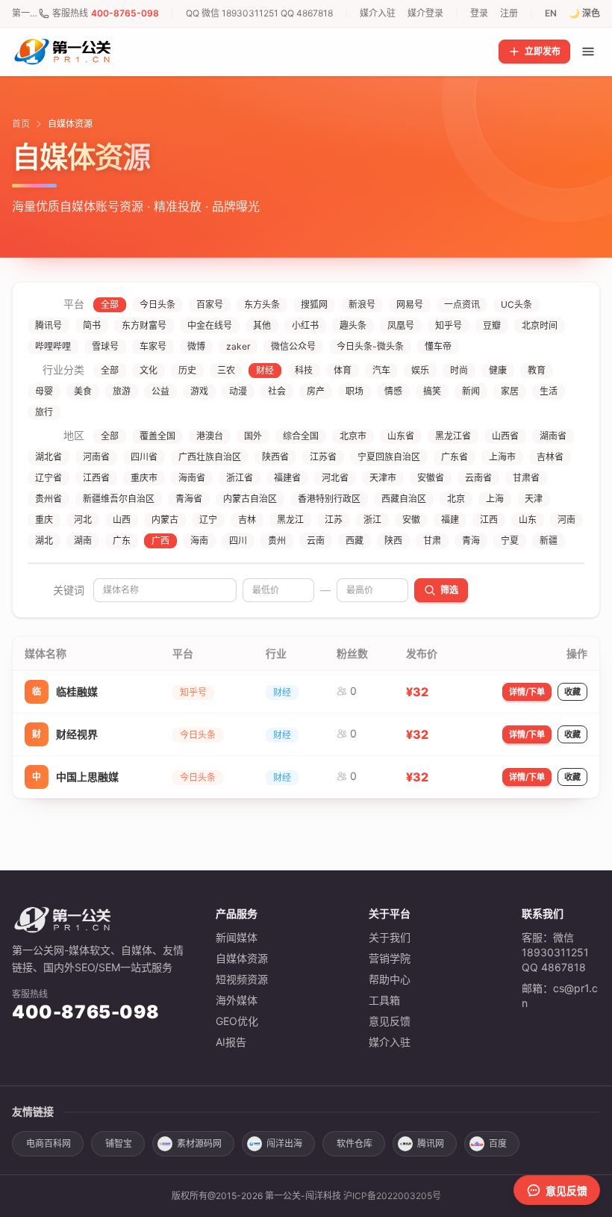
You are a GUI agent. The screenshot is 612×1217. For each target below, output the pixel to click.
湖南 (83, 540)
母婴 (44, 391)
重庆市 (144, 477)
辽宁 (208, 519)
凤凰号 (400, 325)
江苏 (334, 519)
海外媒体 (236, 1000)
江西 (489, 519)
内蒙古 (165, 519)
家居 (510, 391)
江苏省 (323, 456)
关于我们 (389, 937)
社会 (277, 391)
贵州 (277, 540)
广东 (122, 540)
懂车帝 (438, 346)
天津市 (382, 477)
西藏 (354, 540)
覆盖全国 (157, 436)
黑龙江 (290, 519)
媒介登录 (425, 13)
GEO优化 (237, 1021)
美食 (83, 391)
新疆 (549, 540)
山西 (122, 519)
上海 (495, 498)
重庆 (44, 519)
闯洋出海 (284, 1143)
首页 (21, 123)
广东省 (454, 456)
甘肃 (432, 540)
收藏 (572, 692)
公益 (160, 391)
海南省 (191, 477)
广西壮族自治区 (209, 456)
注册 (509, 13)
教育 (537, 370)
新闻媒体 (236, 937)
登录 (479, 13)
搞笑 (432, 391)
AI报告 (231, 1041)
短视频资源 (242, 979)
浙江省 (239, 477)
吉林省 (550, 456)
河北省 (335, 477)
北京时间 (540, 325)
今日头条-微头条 (370, 346)
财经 (265, 370)
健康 (498, 370)
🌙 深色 (584, 13)
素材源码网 (199, 1143)
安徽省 (430, 477)
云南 (316, 540)
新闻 (471, 391)
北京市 (353, 436)
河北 (83, 519)
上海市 (502, 456)
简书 (92, 325)
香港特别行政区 (329, 498)
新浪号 (362, 304)
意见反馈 (389, 1021)
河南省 (96, 456)
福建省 (287, 477)
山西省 (505, 436)
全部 (110, 304)
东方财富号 (144, 325)
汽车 (381, 370)
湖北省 (48, 456)
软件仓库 (354, 1143)
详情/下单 (527, 692)
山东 (528, 519)
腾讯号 (48, 325)
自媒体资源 (242, 958)
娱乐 (420, 370)
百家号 (209, 304)
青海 (471, 540)
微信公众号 (293, 346)
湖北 (44, 540)
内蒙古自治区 (250, 498)
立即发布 (543, 51)
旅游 (122, 391)
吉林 (247, 519)
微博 (196, 346)
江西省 (96, 477)
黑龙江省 (453, 436)
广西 (160, 540)
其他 (262, 325)
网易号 (409, 304)
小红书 (305, 325)
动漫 (238, 391)
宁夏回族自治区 (388, 456)
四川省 (144, 456)
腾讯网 (430, 1143)
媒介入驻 (378, 13)
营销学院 (389, 958)
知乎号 (448, 325)
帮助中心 (389, 979)
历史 (187, 370)
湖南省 (553, 436)
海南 (199, 540)
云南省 (478, 477)
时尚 (459, 370)
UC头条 (516, 304)
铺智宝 (118, 1143)
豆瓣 (492, 325)
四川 (238, 540)
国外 (253, 436)
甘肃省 (526, 477)
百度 (498, 1143)
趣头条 (353, 325)
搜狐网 (314, 304)
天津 (534, 498)
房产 (316, 391)
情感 (393, 391)
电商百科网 (48, 1143)
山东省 (400, 436)
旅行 (44, 412)
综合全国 (301, 436)
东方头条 (262, 304)
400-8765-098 (125, 13)
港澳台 (209, 436)
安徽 (411, 519)
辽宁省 (48, 477)
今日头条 (157, 304)
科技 (304, 370)
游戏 (199, 391)
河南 (566, 519)
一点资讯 (462, 304)
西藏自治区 (403, 498)
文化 (148, 370)
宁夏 (510, 540)
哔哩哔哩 (53, 346)
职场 (354, 391)
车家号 (153, 346)
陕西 (393, 540)
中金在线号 (209, 325)
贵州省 (48, 498)
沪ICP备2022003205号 (392, 1195)
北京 (456, 498)
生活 (549, 391)
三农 (226, 370)
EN (551, 13)
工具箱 (384, 1000)
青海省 (188, 498)
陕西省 (275, 456)
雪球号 (105, 346)
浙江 (372, 519)
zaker (238, 346)
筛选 (449, 589)
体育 (343, 370)
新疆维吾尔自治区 (118, 498)
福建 (450, 519)
